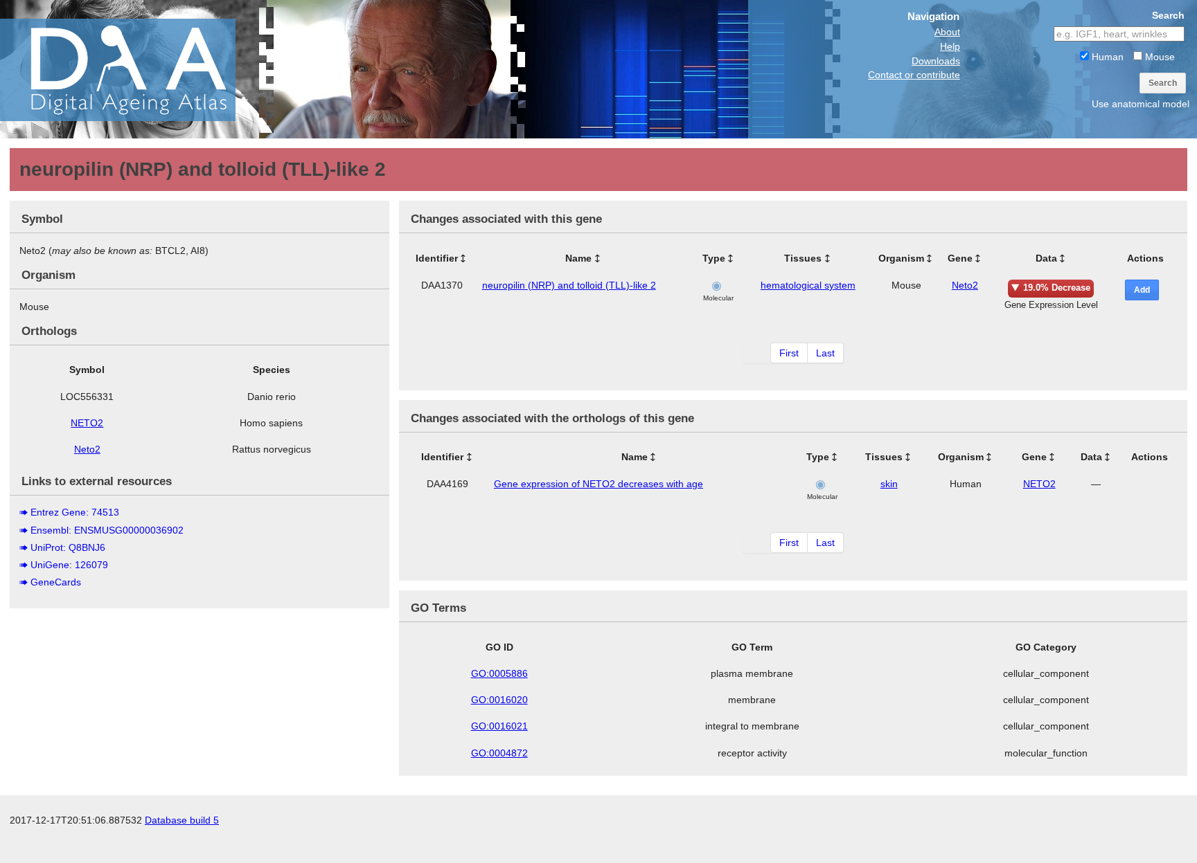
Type (713, 258)
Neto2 (87, 449)
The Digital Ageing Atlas (138, 69)
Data (1046, 258)
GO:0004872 (499, 752)
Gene (960, 258)
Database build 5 (182, 820)
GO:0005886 (499, 673)
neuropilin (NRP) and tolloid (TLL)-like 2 (569, 285)
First (789, 352)
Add (1142, 290)
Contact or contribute (914, 74)
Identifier (437, 258)
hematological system (808, 285)
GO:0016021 (499, 726)
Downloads (936, 60)
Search (1163, 83)
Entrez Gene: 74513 (74, 512)
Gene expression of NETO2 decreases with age (598, 483)
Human (1106, 56)
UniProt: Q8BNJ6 (67, 547)
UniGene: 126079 (69, 564)
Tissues (803, 258)
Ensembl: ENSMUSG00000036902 (107, 530)
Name (578, 258)
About (947, 31)
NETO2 (87, 422)
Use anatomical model (1140, 103)
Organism (901, 258)
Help (950, 46)
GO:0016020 (499, 699)
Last (825, 352)
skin (889, 483)
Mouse (1158, 56)
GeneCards (55, 582)
